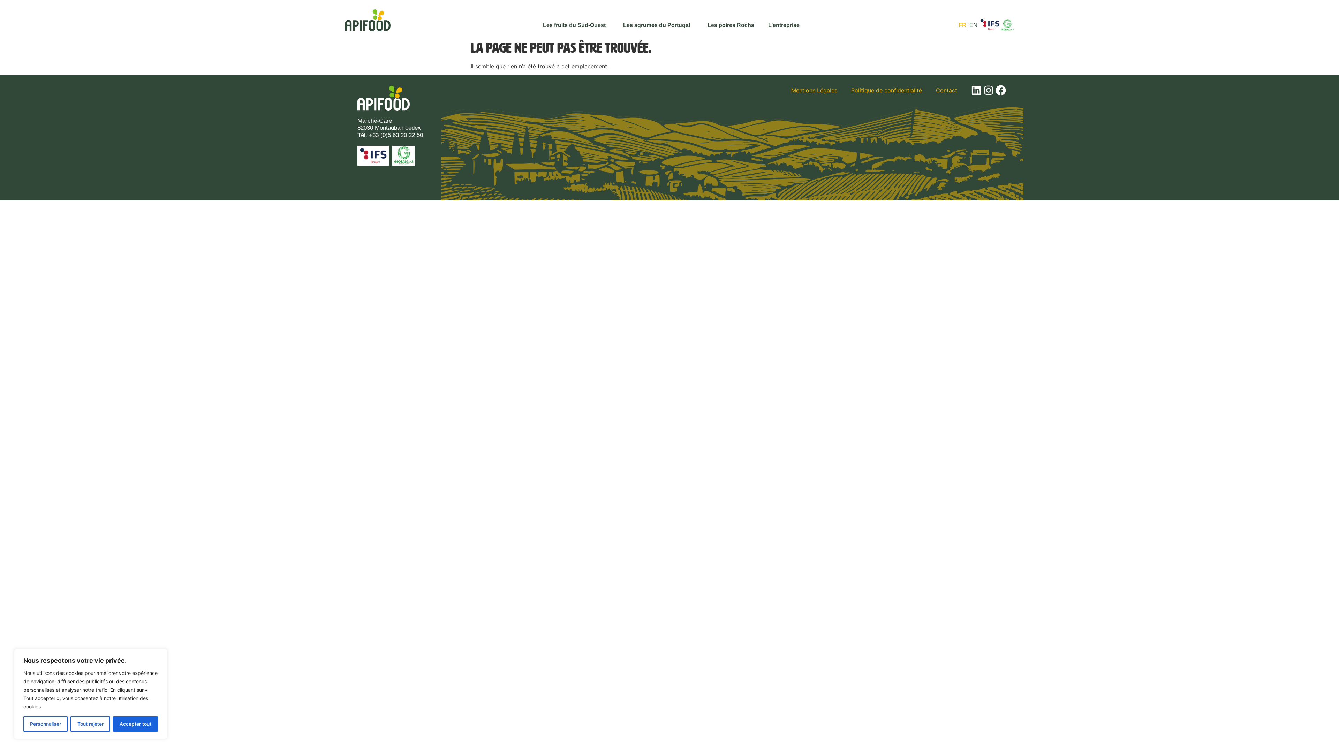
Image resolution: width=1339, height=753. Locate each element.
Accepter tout (135, 724)
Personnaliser (45, 724)
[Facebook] (1001, 90)
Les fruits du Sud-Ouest (574, 25)
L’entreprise (784, 25)
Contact (946, 90)
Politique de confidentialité (886, 90)
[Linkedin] (976, 90)
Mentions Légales (814, 90)
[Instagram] (988, 90)
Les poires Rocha (731, 25)
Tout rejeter (90, 724)
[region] (90, 694)
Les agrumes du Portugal (656, 25)
